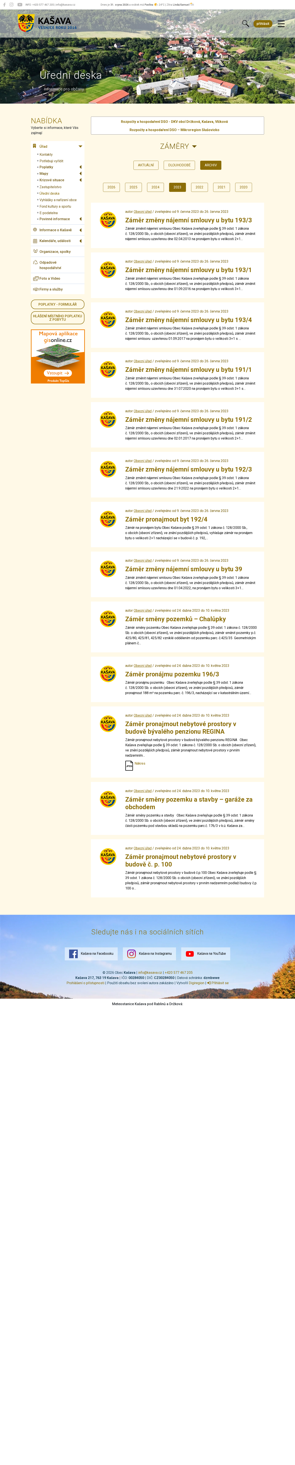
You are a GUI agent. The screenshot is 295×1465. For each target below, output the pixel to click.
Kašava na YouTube (211, 954)
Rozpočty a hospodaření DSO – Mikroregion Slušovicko (174, 130)
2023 (177, 187)
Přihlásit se (220, 983)
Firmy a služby (51, 289)
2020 (243, 187)
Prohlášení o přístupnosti (85, 983)
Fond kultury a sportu (55, 206)
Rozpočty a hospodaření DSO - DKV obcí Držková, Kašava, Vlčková (174, 122)
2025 (133, 187)
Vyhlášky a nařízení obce (58, 200)
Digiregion (196, 983)
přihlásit (263, 24)
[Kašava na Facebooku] (4, 4)
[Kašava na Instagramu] (11, 4)
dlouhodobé (179, 165)
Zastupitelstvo (51, 187)
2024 (155, 187)
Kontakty (46, 154)
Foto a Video (50, 278)
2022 (199, 187)
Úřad (43, 146)
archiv (211, 165)
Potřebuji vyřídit (51, 161)
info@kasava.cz (150, 973)
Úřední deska (49, 193)
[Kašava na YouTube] (19, 4)
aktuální (146, 165)
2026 (111, 187)
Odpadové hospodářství (50, 265)
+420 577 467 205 (179, 973)
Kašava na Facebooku (96, 954)
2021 (221, 187)
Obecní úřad (143, 212)
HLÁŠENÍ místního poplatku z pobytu (57, 318)
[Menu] (281, 24)
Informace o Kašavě (56, 230)
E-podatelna (49, 213)
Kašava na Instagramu (155, 954)
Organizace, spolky (55, 251)
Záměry (174, 146)
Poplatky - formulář (57, 304)
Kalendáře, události (55, 241)
